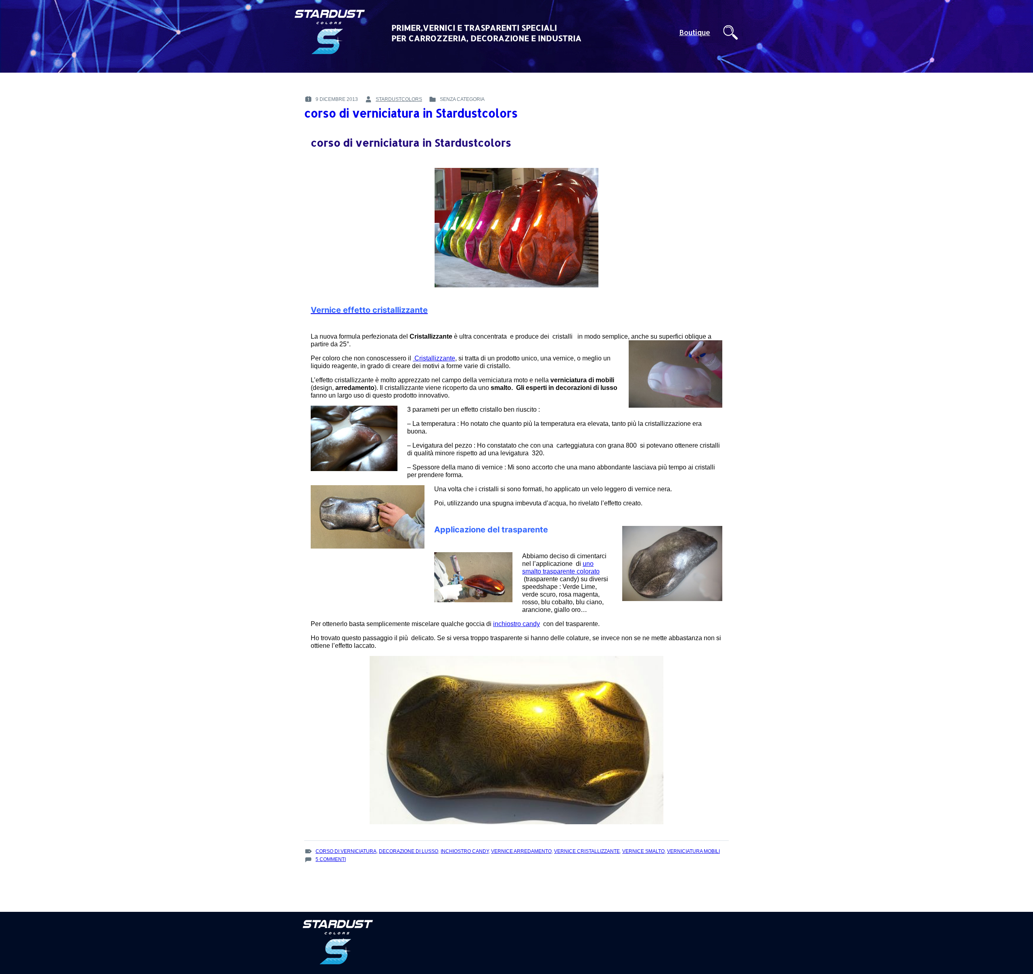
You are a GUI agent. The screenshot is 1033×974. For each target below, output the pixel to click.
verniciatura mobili (693, 851)
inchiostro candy (516, 623)
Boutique (694, 32)
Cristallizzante (434, 358)
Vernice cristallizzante (587, 851)
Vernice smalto (643, 851)
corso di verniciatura (346, 851)
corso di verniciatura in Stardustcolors (411, 113)
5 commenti (331, 859)
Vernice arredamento (521, 851)
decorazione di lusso (408, 851)
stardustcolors (399, 99)
